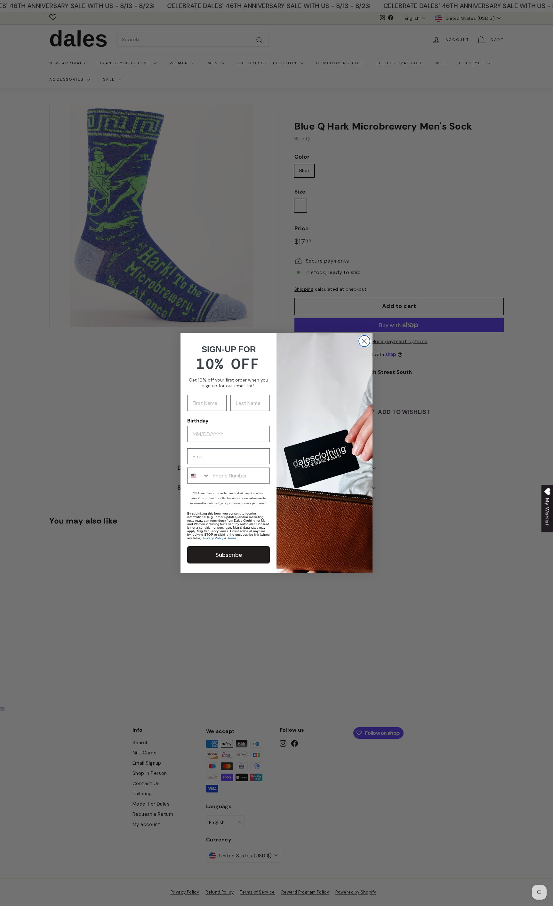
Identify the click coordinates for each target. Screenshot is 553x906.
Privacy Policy (213, 538)
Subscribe (228, 555)
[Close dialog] (364, 341)
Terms (232, 538)
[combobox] (199, 475)
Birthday (198, 420)
